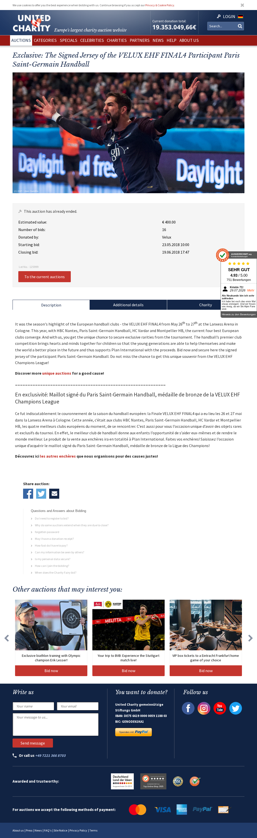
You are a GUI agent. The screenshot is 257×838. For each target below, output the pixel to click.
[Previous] (6, 638)
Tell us (54, 494)
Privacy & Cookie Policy (159, 5)
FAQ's (47, 830)
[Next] (250, 638)
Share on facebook (28, 494)
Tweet (41, 494)
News (38, 830)
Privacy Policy (78, 830)
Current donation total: (169, 21)
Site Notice (60, 830)
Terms (93, 830)
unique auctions (56, 373)
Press (29, 830)
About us (18, 830)
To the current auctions (44, 276)
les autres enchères (58, 456)
